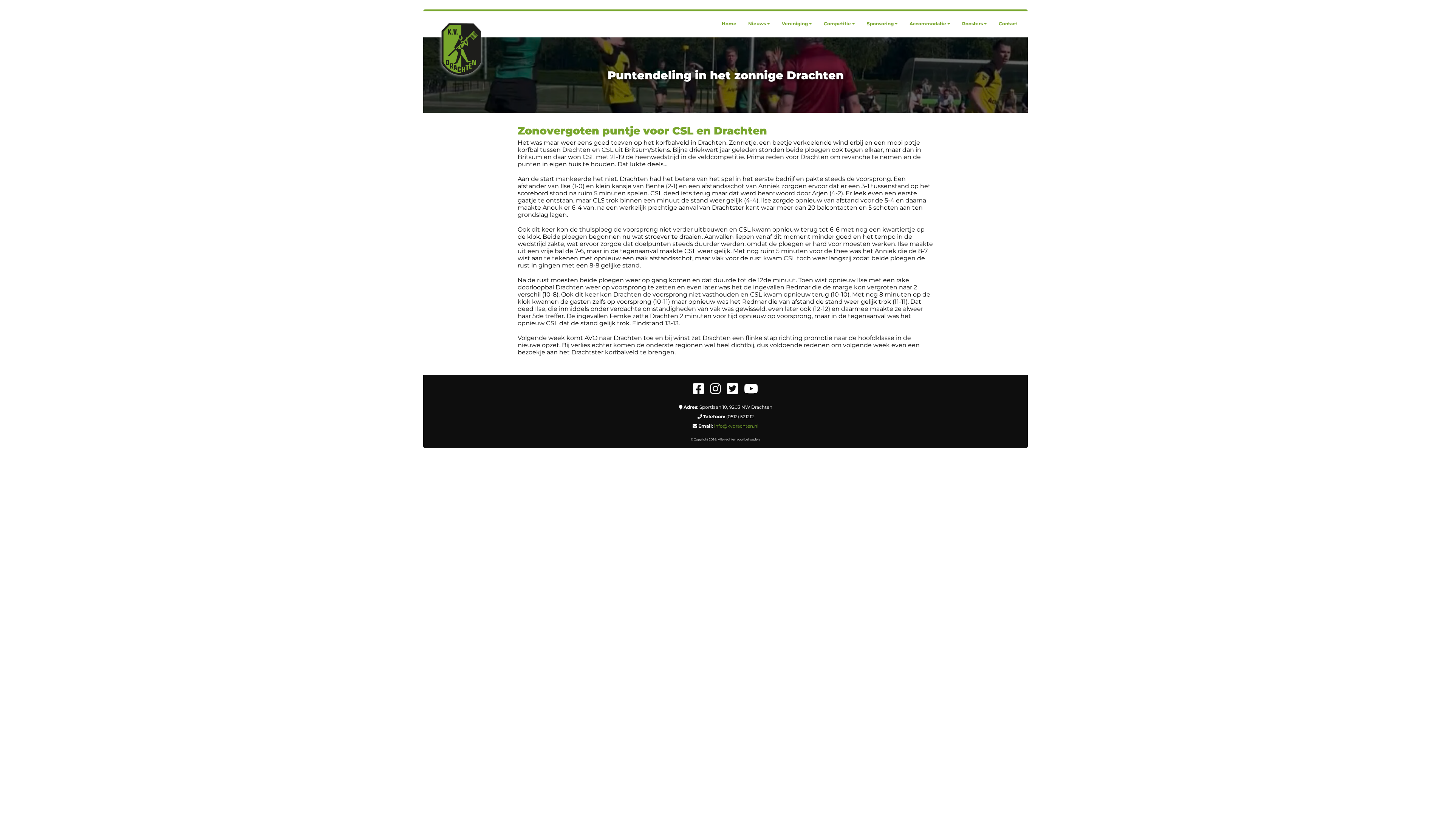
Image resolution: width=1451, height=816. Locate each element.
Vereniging (795, 23)
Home (729, 23)
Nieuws (757, 23)
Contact (1008, 23)
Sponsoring (880, 23)
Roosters (972, 23)
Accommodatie (928, 23)
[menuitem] (729, 23)
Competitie (837, 23)
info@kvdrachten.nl (736, 426)
